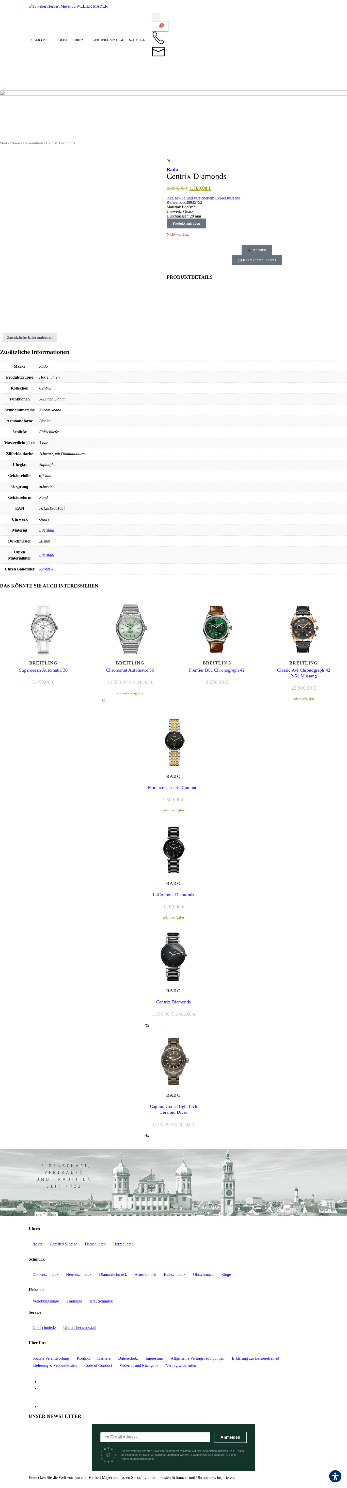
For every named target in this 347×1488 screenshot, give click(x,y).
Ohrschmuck (203, 1274)
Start (3, 143)
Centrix (45, 388)
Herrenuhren (33, 143)
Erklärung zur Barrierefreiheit (255, 1358)
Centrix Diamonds (173, 1001)
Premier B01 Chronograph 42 (217, 670)
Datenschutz (128, 1358)
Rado (172, 169)
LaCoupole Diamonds (173, 894)
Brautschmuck (101, 1301)
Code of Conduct (98, 1365)
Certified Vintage (108, 40)
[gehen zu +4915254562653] (158, 65)
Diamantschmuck (113, 1274)
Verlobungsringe (46, 1301)
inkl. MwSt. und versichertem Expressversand (203, 198)
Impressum (154, 1358)
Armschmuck (145, 1274)
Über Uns (39, 40)
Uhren (78, 40)
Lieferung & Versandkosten (55, 1365)
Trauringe (74, 1301)
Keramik (46, 569)
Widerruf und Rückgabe (139, 1365)
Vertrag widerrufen (181, 1365)
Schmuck (137, 40)
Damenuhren (95, 1244)
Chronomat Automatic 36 (130, 670)
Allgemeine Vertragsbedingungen (197, 1358)
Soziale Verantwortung (51, 1358)
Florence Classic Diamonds (173, 787)
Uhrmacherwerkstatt (79, 1327)
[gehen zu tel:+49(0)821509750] (158, 38)
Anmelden (230, 1437)
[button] (156, 17)
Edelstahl (46, 530)
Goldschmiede (44, 1327)
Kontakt (83, 1358)
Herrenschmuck (78, 1274)
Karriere (104, 1358)
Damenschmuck (45, 1274)
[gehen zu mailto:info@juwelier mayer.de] (158, 51)
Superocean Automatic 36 (43, 670)
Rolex (61, 40)
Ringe (226, 1274)
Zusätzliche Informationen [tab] (30, 337)
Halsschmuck (174, 1274)
